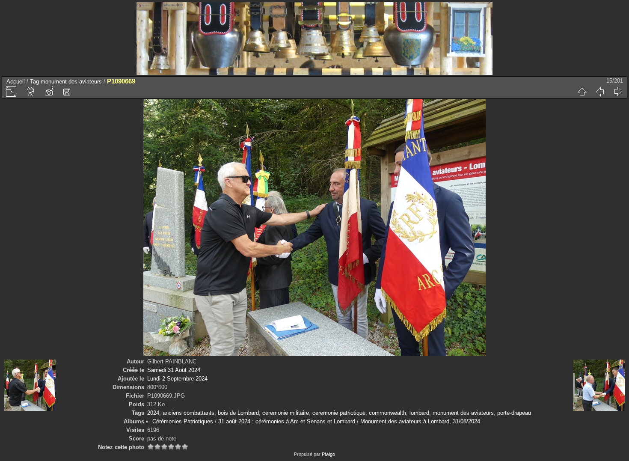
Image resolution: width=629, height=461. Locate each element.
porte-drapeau (514, 413)
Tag (34, 81)
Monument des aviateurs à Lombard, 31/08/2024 (420, 421)
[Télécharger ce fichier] (67, 91)
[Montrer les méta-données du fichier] (49, 91)
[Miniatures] (582, 91)
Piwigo (328, 454)
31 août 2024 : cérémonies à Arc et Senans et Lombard (286, 421)
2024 (153, 413)
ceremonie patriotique (338, 413)
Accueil (15, 81)
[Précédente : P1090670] (600, 91)
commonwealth (387, 413)
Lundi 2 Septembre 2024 (177, 378)
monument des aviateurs (71, 81)
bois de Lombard (238, 413)
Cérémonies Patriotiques (182, 421)
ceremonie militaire (285, 413)
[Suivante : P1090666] (618, 91)
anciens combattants (188, 413)
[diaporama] (31, 91)
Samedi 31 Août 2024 (173, 370)
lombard (419, 413)
